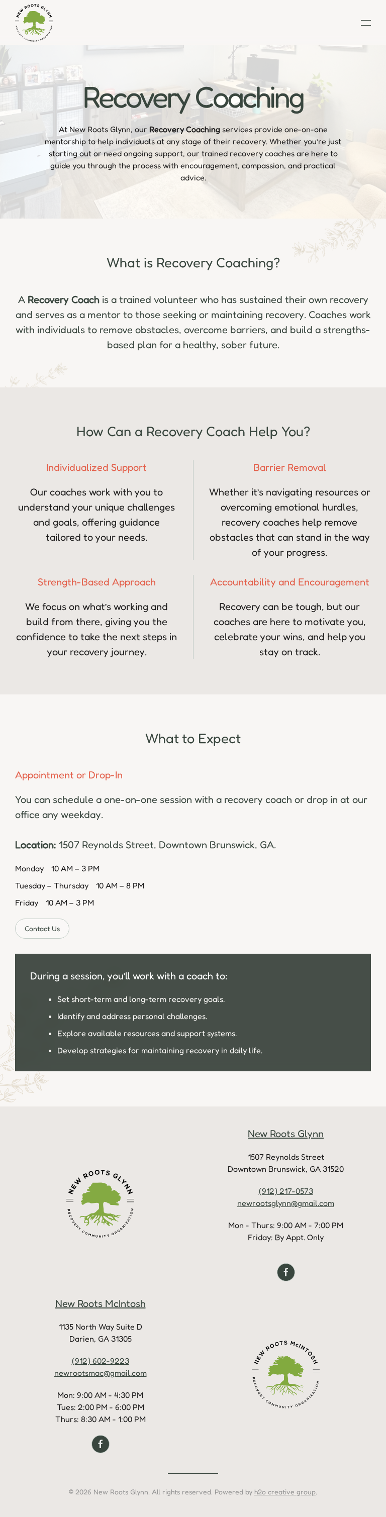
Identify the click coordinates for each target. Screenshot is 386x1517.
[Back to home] (34, 22)
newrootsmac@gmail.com (100, 1373)
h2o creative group (285, 1491)
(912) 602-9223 (100, 1361)
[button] (366, 22)
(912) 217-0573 (286, 1191)
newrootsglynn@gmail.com (285, 1203)
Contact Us (42, 928)
